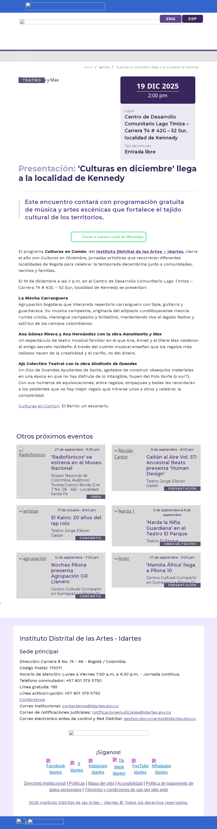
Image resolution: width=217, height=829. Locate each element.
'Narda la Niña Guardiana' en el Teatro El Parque (166, 528)
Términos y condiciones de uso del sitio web (126, 789)
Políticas (77, 783)
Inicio (88, 67)
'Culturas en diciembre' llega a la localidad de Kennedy (157, 67)
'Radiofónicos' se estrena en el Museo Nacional (76, 462)
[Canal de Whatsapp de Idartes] (161, 767)
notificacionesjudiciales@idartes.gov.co (131, 712)
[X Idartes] (76, 767)
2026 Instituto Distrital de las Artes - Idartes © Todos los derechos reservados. (108, 802)
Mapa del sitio (101, 783)
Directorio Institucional (45, 783)
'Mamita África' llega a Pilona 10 (170, 567)
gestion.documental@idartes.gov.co (160, 718)
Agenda (104, 67)
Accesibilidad (130, 783)
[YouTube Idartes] (140, 767)
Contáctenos (32, 699)
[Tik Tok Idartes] (119, 767)
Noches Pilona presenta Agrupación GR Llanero (69, 573)
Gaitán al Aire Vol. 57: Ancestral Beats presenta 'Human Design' (171, 465)
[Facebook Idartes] (55, 767)
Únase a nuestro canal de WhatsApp (112, 237)
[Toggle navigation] (23, 56)
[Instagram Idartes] (98, 767)
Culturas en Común (39, 405)
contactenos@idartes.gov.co (90, 705)
